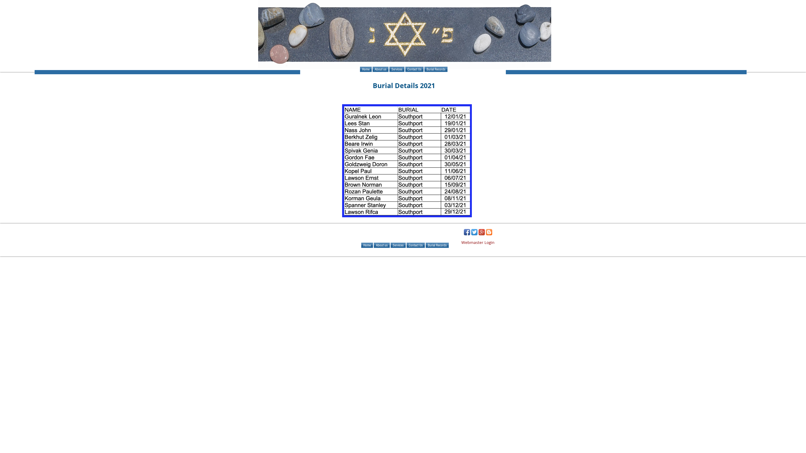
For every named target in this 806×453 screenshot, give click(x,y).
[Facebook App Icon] (467, 232)
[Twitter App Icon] (474, 232)
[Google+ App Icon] (482, 232)
